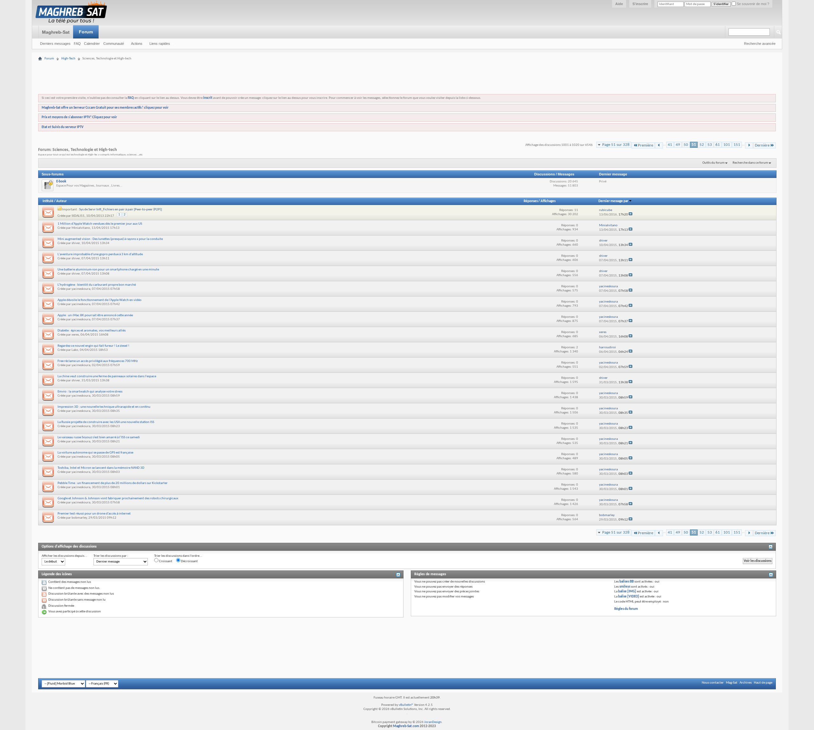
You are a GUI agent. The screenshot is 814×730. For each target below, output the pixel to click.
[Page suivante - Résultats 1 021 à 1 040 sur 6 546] (749, 145)
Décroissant (189, 561)
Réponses (531, 201)
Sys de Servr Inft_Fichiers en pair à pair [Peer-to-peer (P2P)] (120, 209)
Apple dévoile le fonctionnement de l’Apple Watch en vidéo (99, 300)
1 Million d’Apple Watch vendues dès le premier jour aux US (100, 224)
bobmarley (79, 518)
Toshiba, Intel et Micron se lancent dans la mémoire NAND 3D (101, 468)
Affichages (548, 201)
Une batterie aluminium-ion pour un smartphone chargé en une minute (108, 269)
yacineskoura (81, 289)
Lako (75, 350)
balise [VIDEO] (628, 596)
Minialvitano (81, 228)
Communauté (113, 43)
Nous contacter (713, 683)
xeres (75, 335)
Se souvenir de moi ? (752, 4)
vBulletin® (406, 705)
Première (645, 145)
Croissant (165, 561)
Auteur (61, 201)
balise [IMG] (627, 591)
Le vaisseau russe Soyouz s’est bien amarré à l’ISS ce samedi (99, 437)
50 (686, 145)
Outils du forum (713, 163)
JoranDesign (433, 722)
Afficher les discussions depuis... (64, 556)
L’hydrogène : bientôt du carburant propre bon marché (97, 285)
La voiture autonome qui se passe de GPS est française (95, 452)
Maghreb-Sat (56, 32)
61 (717, 145)
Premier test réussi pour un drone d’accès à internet (94, 513)
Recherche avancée (760, 43)
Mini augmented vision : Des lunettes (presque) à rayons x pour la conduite (110, 239)
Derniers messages (55, 43)
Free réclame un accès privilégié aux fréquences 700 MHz (98, 361)
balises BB (626, 581)
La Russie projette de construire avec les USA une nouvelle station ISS (106, 422)
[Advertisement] (407, 58)
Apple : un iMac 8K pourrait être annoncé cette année (95, 315)
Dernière (762, 145)
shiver (76, 243)
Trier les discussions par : (110, 556)
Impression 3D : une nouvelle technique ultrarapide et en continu (104, 407)
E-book (61, 181)
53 (709, 145)
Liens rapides (159, 43)
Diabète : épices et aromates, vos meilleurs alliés (92, 330)
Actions (136, 43)
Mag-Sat (731, 683)
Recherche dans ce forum (750, 163)
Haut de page (763, 683)
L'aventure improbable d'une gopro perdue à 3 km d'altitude (100, 254)
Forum (86, 31)
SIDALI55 (78, 216)
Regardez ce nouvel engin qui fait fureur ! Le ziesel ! (93, 346)
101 (726, 145)
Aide (619, 4)
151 (737, 145)
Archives (746, 683)
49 (678, 145)
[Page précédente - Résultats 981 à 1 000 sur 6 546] (659, 145)
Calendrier (92, 43)
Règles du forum (626, 609)
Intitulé (48, 201)
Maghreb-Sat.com (406, 726)
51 (694, 145)
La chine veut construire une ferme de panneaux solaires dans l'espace (107, 376)
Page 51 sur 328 (616, 145)
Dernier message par (613, 201)
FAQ (77, 43)
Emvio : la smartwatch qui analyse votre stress (90, 391)
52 (702, 145)
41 (670, 145)
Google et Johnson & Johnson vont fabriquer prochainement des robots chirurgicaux (118, 498)
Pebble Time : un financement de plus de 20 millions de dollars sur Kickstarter (113, 483)
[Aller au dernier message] (630, 214)
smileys (624, 587)
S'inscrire (640, 4)
